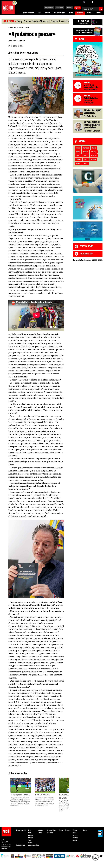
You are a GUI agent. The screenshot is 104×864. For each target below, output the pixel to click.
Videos (78, 148)
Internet (93, 159)
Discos (85, 163)
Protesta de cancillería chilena (43, 21)
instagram (88, 2)
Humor (98, 13)
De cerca (75, 835)
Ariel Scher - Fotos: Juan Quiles (23, 53)
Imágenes (75, 838)
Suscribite (69, 8)
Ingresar (77, 8)
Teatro (94, 148)
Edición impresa (49, 8)
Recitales (93, 152)
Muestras (94, 155)
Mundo (71, 13)
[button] (86, 217)
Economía (30, 835)
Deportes (80, 13)
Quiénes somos (59, 8)
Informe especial (29, 13)
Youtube (96, 2)
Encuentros (50, 833)
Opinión (47, 13)
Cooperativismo (59, 13)
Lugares (78, 159)
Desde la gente (86, 246)
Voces (29, 840)
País (39, 13)
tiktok (92, 2)
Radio (77, 155)
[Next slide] (99, 207)
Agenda (75, 840)
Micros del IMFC (86, 253)
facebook (80, 2)
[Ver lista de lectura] (95, 857)
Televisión (86, 148)
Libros (85, 159)
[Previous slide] (75, 207)
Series (78, 152)
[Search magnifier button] (100, 9)
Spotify (100, 2)
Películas (85, 155)
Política (30, 833)
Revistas (85, 152)
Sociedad (30, 838)
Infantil (78, 163)
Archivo (30, 842)
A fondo (40, 833)
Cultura (89, 13)
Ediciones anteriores (33, 845)
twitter (84, 2)
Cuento (74, 833)
